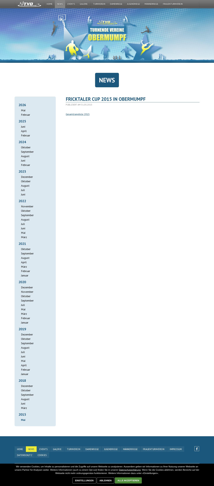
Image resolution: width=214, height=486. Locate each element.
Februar (25, 114)
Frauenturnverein (173, 4)
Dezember (27, 177)
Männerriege (151, 4)
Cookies (42, 455)
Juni (23, 126)
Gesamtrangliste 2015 (78, 114)
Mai (23, 110)
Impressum (176, 449)
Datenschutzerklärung (130, 470)
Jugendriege (133, 4)
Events (43, 449)
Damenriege (116, 4)
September (27, 152)
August (25, 156)
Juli (23, 190)
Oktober (26, 147)
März (24, 237)
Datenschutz (24, 455)
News (60, 4)
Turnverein (99, 4)
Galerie (57, 449)
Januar (24, 275)
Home (49, 4)
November (27, 206)
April (24, 131)
